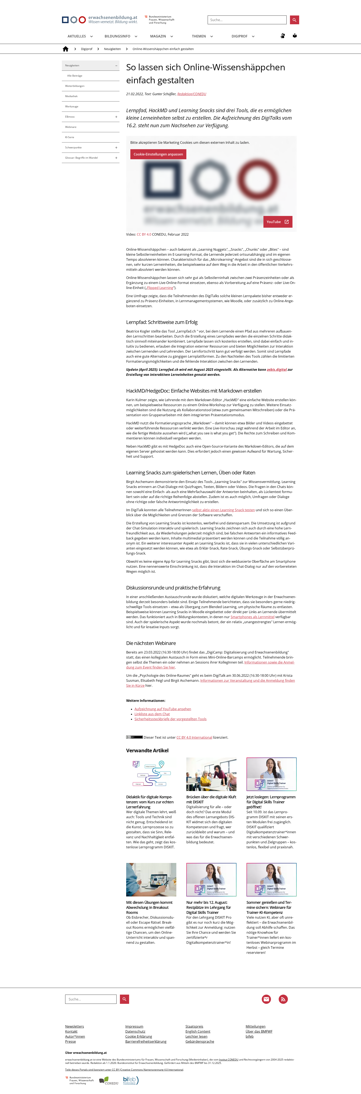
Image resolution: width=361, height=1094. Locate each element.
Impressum (134, 1026)
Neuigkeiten (112, 49)
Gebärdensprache (200, 1041)
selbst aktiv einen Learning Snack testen (223, 510)
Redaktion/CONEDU (191, 94)
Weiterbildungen (74, 86)
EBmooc (70, 116)
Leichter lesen (196, 1036)
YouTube (278, 221)
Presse (70, 1041)
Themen (199, 36)
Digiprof (240, 36)
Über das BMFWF (259, 1031)
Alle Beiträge (74, 75)
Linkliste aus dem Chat (152, 714)
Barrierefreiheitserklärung (146, 1041)
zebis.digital (277, 369)
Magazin (158, 36)
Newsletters (74, 1026)
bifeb (250, 1036)
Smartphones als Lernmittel (253, 617)
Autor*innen (75, 1036)
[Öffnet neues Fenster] (159, 20)
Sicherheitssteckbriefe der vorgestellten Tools (171, 719)
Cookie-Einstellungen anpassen (158, 154)
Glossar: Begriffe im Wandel (81, 157)
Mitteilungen (256, 1026)
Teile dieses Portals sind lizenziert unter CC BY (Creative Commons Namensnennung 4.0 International (124, 1069)
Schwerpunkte (73, 147)
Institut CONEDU (228, 1059)
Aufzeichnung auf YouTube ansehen (163, 709)
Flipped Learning (160, 287)
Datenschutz (135, 1031)
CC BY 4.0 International (194, 737)
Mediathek (71, 96)
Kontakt (71, 1031)
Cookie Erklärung (138, 1036)
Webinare (70, 127)
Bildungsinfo (117, 36)
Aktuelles (77, 36)
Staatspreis (194, 1026)
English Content (198, 1031)
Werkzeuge (71, 106)
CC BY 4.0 (144, 234)
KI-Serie (69, 137)
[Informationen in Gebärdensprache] (282, 35)
